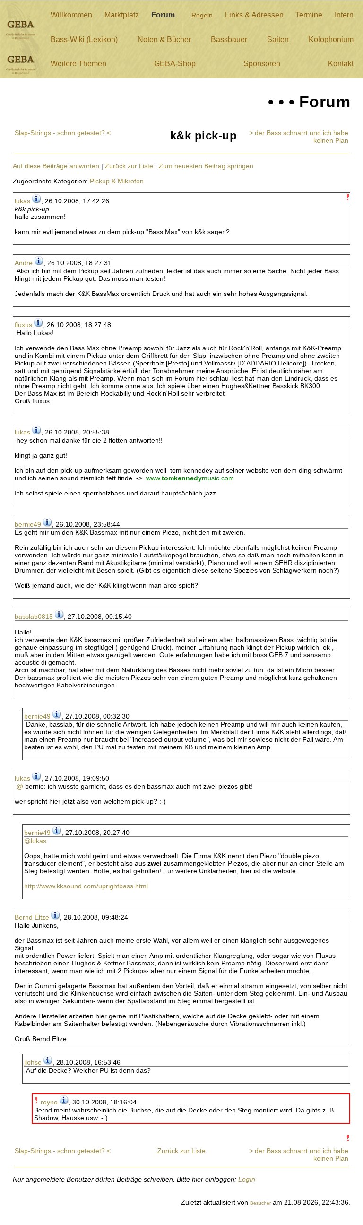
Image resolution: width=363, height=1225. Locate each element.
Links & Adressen (254, 15)
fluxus (23, 325)
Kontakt (341, 64)
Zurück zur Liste (129, 166)
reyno (49, 1102)
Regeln (202, 15)
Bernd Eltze (32, 917)
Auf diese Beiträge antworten (56, 166)
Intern (344, 15)
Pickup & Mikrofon (117, 181)
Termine (308, 15)
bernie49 (28, 524)
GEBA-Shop (175, 64)
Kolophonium (331, 39)
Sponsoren (261, 64)
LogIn (246, 1179)
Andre (24, 263)
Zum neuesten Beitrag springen (206, 166)
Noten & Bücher (164, 39)
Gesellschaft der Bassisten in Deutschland (20, 30)
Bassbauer (229, 39)
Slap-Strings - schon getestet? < (63, 133)
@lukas (35, 840)
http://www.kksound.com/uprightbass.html (86, 886)
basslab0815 (34, 616)
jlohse (33, 1062)
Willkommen (71, 15)
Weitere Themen (78, 64)
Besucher (260, 1203)
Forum (163, 15)
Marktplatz (121, 15)
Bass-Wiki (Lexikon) (84, 39)
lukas (22, 201)
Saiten (278, 39)
